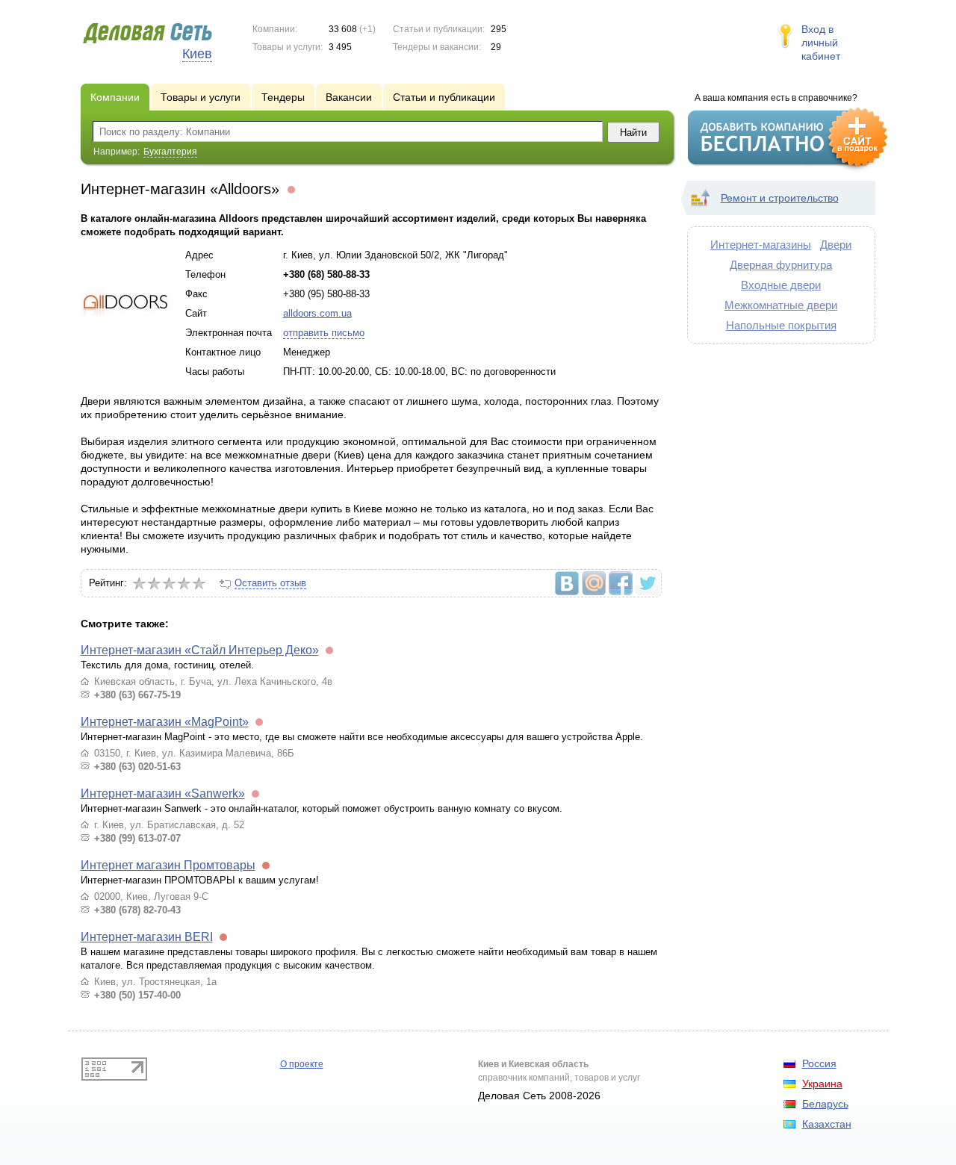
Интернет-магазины (760, 244)
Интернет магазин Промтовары (168, 865)
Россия (819, 1063)
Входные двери (781, 285)
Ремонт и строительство (780, 198)
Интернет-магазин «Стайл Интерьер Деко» (200, 650)
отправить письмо (323, 332)
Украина (822, 1084)
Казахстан (826, 1124)
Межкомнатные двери (780, 305)
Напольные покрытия (781, 325)
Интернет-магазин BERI (147, 937)
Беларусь (825, 1104)
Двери (835, 244)
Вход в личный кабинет (820, 42)
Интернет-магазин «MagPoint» (165, 721)
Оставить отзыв (270, 582)
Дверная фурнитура (781, 264)
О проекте (301, 1064)
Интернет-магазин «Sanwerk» (163, 793)
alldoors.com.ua (317, 313)
